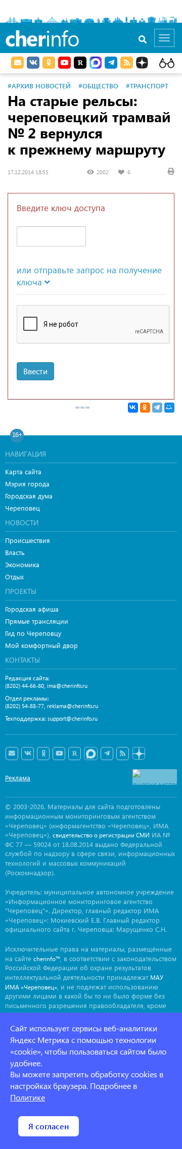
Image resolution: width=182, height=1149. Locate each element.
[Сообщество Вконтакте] (27, 753)
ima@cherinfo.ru (67, 685)
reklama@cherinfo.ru (72, 706)
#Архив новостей (39, 85)
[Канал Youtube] (64, 63)
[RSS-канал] (122, 753)
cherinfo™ (46, 959)
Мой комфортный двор (41, 645)
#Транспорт (147, 85)
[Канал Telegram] (107, 753)
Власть (15, 552)
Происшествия (27, 540)
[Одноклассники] (145, 408)
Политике (27, 1097)
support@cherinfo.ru (73, 718)
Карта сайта (23, 471)
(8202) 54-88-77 (24, 706)
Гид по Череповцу (33, 633)
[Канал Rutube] (80, 63)
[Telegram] (157, 408)
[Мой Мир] (169, 408)
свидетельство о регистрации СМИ (101, 835)
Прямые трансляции (36, 621)
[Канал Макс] (95, 64)
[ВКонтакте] (133, 408)
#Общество (98, 85)
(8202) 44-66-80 (24, 685)
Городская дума (29, 495)
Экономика (22, 564)
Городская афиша (32, 609)
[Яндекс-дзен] (138, 753)
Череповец (22, 508)
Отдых (14, 576)
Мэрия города (27, 483)
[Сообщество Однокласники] (48, 63)
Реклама (17, 777)
